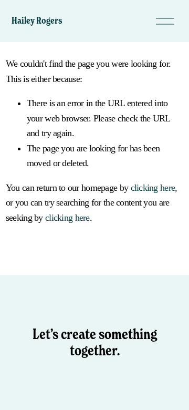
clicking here (153, 187)
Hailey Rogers (37, 20)
